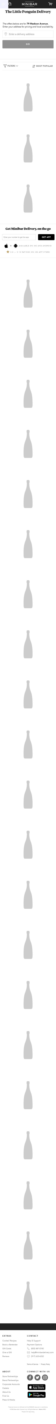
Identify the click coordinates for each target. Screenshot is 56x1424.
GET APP (46, 237)
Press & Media (8, 1400)
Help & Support (33, 1340)
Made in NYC (42, 1409)
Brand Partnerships (10, 1380)
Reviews (5, 1356)
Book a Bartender (9, 1344)
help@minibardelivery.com (42, 1352)
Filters (11, 65)
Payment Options (34, 1344)
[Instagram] (45, 1378)
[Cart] (51, 3)
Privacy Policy (45, 1364)
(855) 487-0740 (37, 1348)
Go (28, 44)
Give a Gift (7, 1352)
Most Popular (44, 66)
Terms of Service (32, 1364)
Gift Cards (6, 1348)
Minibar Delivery (29, 4)
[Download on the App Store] (37, 1387)
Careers (5, 1388)
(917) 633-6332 (37, 1356)
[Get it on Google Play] (37, 1395)
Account (4, 4)
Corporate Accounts (11, 1384)
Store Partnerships (10, 1376)
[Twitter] (38, 1378)
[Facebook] (30, 1378)
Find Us (5, 1396)
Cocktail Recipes (9, 1340)
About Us (6, 1392)
